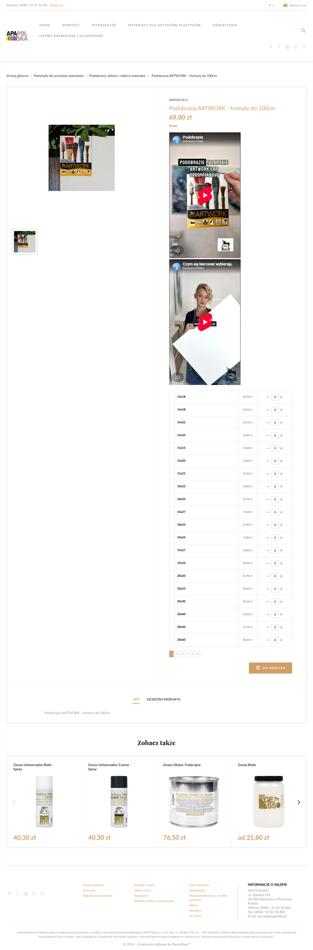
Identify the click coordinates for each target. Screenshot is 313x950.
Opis (136, 699)
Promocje (89, 890)
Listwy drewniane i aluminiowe (71, 36)
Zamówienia (197, 890)
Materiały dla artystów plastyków (164, 25)
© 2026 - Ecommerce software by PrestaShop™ (156, 944)
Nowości (71, 25)
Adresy (193, 905)
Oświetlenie (225, 25)
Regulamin (141, 895)
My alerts (195, 916)
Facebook (270, 47)
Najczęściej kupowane (97, 895)
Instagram (295, 47)
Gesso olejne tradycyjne (182, 765)
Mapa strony (142, 890)
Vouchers (195, 910)
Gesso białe (247, 765)
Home (44, 25)
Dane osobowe (199, 885)
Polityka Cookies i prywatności (154, 901)
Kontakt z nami (144, 885)
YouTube (287, 47)
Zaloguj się (56, 5)
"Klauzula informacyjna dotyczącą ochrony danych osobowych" (237, 937)
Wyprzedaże (104, 25)
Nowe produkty (93, 885)
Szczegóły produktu (163, 699)
